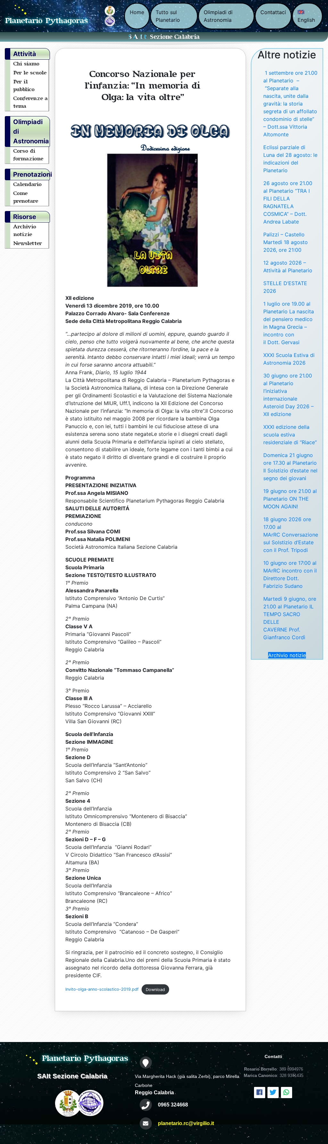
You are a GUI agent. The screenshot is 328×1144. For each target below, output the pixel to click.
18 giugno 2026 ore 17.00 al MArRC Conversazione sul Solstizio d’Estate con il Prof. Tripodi (290, 534)
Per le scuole (30, 72)
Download (155, 989)
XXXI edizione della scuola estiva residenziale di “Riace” (290, 434)
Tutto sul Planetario (168, 16)
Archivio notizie (287, 655)
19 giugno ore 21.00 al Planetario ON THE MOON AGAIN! (290, 499)
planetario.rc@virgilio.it (186, 1123)
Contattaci (273, 12)
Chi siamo (26, 63)
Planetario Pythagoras (46, 21)
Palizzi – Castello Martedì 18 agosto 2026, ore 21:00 (285, 242)
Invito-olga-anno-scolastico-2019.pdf (102, 989)
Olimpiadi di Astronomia (218, 16)
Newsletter (27, 243)
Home (137, 12)
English (306, 20)
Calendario (27, 184)
